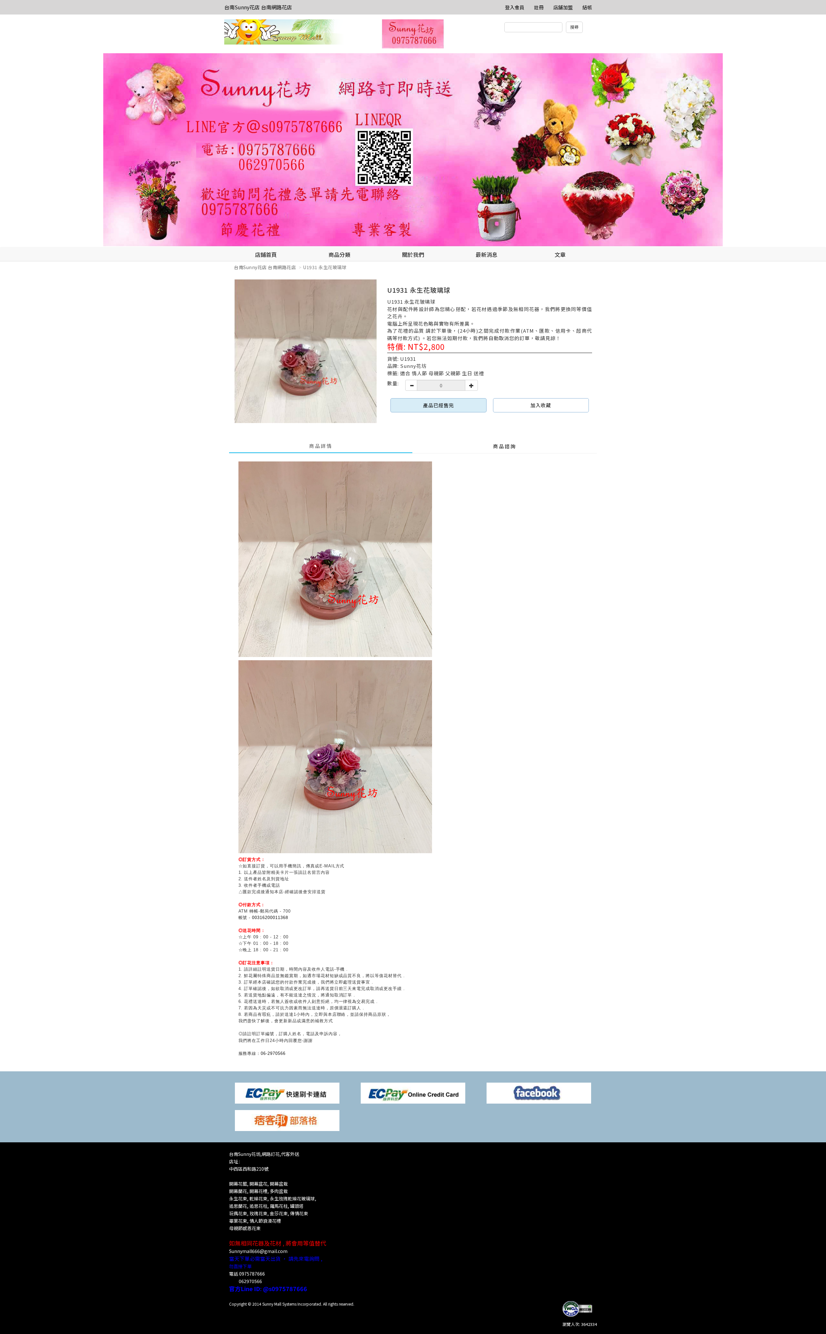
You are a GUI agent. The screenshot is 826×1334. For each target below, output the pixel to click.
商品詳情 (320, 445)
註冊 (539, 7)
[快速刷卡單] (287, 1092)
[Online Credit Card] (413, 1092)
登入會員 (514, 7)
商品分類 (339, 254)
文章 (560, 254)
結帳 (587, 7)
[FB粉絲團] (539, 1092)
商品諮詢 (504, 446)
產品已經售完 (438, 405)
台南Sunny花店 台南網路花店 (258, 7)
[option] (413, 150)
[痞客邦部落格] (287, 1120)
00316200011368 (270, 917)
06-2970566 (273, 1053)
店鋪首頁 (266, 254)
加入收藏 (540, 405)
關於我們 (413, 254)
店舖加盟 (563, 7)
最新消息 (487, 254)
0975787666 (252, 1273)
